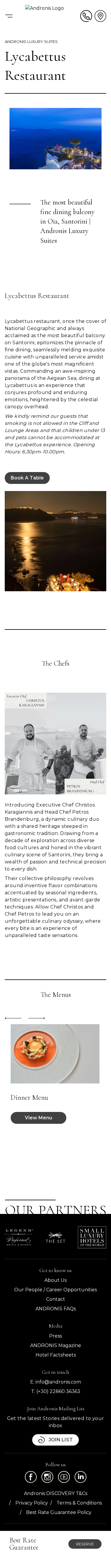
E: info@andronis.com (55, 1382)
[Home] (52, 16)
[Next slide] (36, 1018)
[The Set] (55, 1237)
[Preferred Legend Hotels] (19, 1237)
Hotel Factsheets (56, 1355)
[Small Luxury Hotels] (92, 1237)
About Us (55, 1280)
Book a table (27, 478)
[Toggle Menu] (9, 16)
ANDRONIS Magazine (55, 1345)
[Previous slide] (13, 1018)
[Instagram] (47, 1477)
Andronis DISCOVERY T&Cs (55, 1493)
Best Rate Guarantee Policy (58, 1512)
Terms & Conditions (79, 1503)
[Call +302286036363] (86, 16)
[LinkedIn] (80, 1477)
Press (55, 1336)
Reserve (85, 1544)
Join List (61, 1440)
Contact (55, 1299)
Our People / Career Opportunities (55, 1290)
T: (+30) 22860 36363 (55, 1391)
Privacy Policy (31, 1503)
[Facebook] (31, 1477)
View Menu (38, 1118)
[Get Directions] (100, 16)
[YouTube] (64, 1477)
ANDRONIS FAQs (56, 1308)
